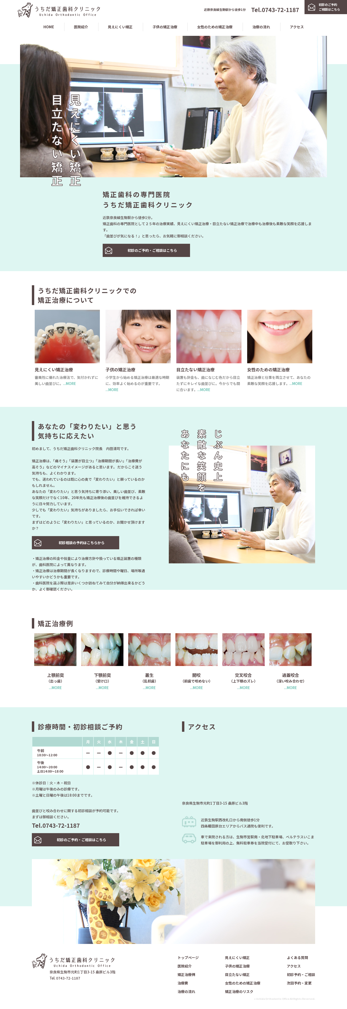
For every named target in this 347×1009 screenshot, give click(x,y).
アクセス (297, 26)
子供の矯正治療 (164, 26)
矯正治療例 (186, 974)
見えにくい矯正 (120, 26)
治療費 (183, 982)
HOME (48, 26)
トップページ (188, 957)
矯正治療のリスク (239, 991)
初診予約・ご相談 (301, 974)
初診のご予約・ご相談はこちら (152, 250)
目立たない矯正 (237, 974)
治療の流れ (261, 26)
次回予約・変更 (299, 982)
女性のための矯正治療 (215, 26)
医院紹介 (81, 26)
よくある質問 (297, 957)
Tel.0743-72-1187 (275, 9)
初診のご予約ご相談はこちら (329, 7)
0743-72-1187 (68, 978)
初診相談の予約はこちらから (82, 542)
